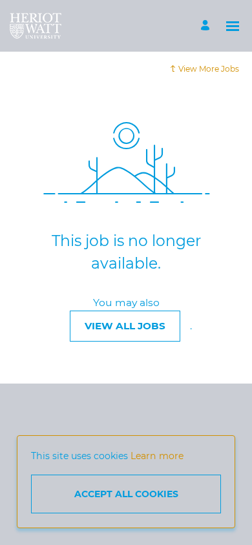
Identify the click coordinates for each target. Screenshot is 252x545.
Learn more (157, 456)
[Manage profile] (207, 26)
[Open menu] (232, 26)
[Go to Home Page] (35, 26)
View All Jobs (125, 326)
